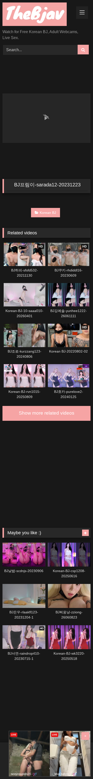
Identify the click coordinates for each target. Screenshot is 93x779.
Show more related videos (46, 413)
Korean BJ (48, 213)
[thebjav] (38, 15)
